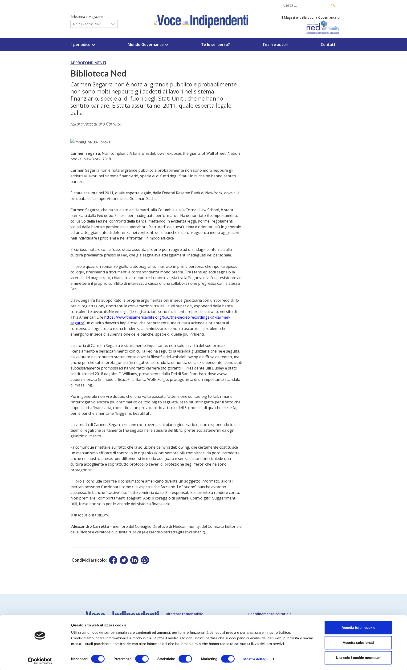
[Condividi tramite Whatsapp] (145, 560)
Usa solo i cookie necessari (358, 658)
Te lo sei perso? (215, 44)
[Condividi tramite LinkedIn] (134, 560)
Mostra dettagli (256, 659)
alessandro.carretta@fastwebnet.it (173, 532)
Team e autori (275, 44)
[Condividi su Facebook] (113, 560)
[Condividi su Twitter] (124, 560)
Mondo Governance (146, 44)
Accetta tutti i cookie (358, 627)
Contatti (329, 44)
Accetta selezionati (358, 643)
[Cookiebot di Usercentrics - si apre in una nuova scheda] (40, 660)
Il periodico (80, 44)
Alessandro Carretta (103, 124)
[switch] (142, 658)
